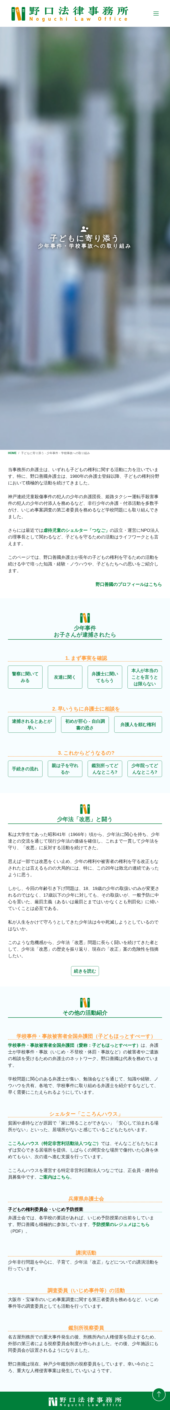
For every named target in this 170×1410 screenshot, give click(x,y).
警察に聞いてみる (25, 677)
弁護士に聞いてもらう (105, 677)
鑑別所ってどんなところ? (105, 769)
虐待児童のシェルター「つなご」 (76, 530)
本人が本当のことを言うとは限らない (144, 677)
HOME (12, 453)
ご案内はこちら (54, 1177)
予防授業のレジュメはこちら (121, 1224)
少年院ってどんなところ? (144, 769)
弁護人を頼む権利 (138, 724)
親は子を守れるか (65, 769)
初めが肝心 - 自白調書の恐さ (85, 724)
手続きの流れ (25, 768)
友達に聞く (65, 677)
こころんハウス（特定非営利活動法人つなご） (54, 1143)
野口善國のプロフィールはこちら (129, 584)
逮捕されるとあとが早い (32, 724)
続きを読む (85, 971)
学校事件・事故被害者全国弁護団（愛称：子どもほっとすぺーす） (74, 1045)
